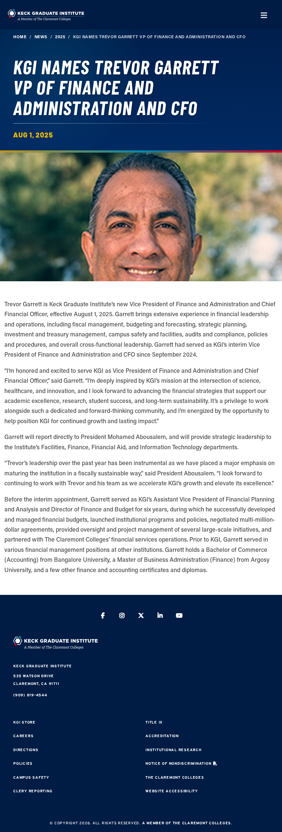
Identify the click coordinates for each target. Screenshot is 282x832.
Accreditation (162, 736)
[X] (141, 616)
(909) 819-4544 (30, 695)
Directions (26, 750)
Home (19, 36)
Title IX (154, 722)
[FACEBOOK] (103, 616)
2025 (60, 36)
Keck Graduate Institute (42, 666)
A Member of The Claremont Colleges (186, 823)
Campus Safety (31, 777)
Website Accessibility (171, 791)
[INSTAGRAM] (122, 616)
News (41, 36)
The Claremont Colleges (174, 777)
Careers (23, 736)
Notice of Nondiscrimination (178, 763)
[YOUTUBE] (179, 616)
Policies (23, 763)
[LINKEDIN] (160, 616)
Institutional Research (173, 750)
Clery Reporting (32, 791)
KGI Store (24, 722)
